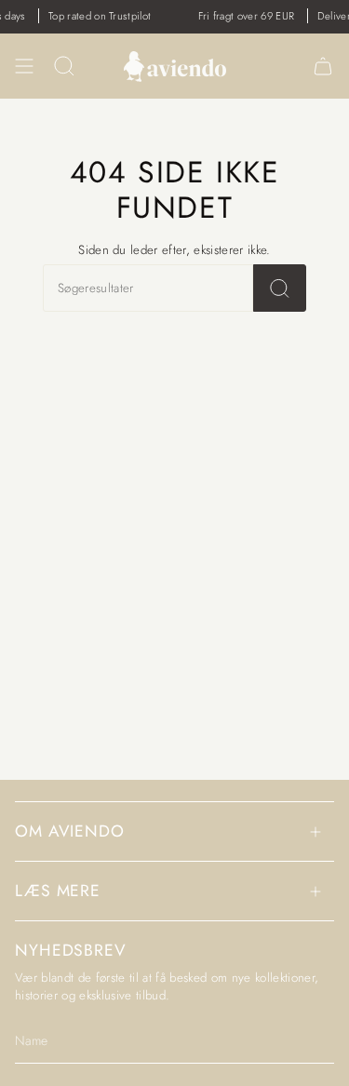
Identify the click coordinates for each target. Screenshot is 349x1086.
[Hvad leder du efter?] (279, 288)
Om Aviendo (70, 831)
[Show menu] (24, 66)
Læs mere (58, 890)
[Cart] (322, 66)
